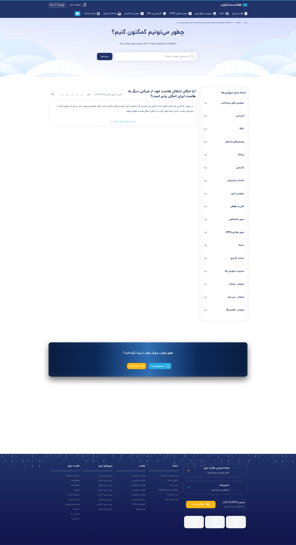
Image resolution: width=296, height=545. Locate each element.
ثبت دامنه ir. (172, 494)
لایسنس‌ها (140, 509)
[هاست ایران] (77, 14)
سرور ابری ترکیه (105, 509)
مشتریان (76, 518)
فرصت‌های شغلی (72, 504)
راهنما (77, 490)
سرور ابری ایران (105, 475)
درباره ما (76, 509)
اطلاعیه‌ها (75, 485)
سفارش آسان (76, 4)
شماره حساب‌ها (73, 475)
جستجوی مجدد (158, 366)
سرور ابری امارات (104, 494)
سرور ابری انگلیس (104, 504)
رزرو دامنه (174, 485)
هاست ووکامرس (138, 485)
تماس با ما (75, 514)
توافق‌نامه (75, 480)
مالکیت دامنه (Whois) (168, 490)
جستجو (104, 56)
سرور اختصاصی (138, 499)
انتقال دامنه (173, 480)
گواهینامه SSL (139, 504)
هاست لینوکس (138, 475)
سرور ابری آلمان (105, 499)
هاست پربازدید (138, 490)
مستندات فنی (74, 494)
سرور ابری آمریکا (105, 490)
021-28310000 (234, 503)
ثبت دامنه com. (171, 499)
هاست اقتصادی (138, 494)
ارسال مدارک (74, 499)
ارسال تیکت (134, 366)
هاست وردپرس (138, 480)
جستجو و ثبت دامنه (169, 475)
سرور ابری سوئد (105, 485)
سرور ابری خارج (105, 480)
